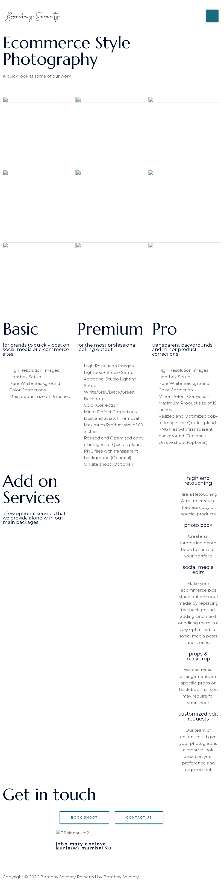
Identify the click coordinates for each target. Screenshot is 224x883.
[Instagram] (63, 862)
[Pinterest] (92, 862)
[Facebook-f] (77, 862)
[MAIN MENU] (212, 16)
